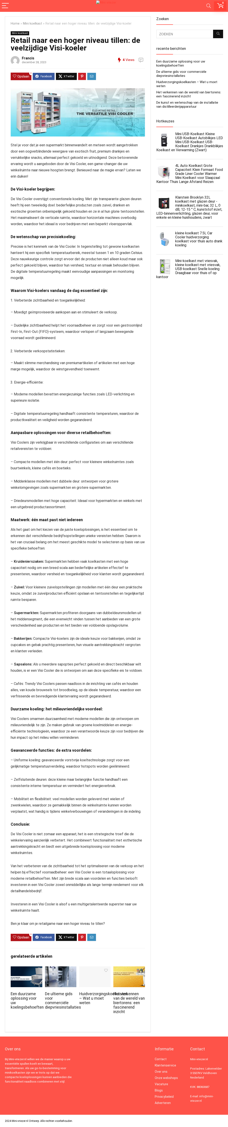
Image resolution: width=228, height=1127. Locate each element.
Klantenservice (165, 1065)
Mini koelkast (32, 23)
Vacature (161, 1084)
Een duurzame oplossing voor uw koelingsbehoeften (180, 63)
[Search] (208, 6)
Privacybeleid (164, 1096)
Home (15, 23)
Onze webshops (166, 1078)
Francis (28, 58)
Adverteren (163, 1103)
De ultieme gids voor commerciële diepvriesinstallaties (63, 1000)
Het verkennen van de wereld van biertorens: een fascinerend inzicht (129, 1003)
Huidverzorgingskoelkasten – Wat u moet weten (103, 998)
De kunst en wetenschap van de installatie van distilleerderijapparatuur (187, 105)
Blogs (159, 1090)
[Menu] (5, 6)
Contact (161, 1059)
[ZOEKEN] (218, 34)
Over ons (161, 1071)
